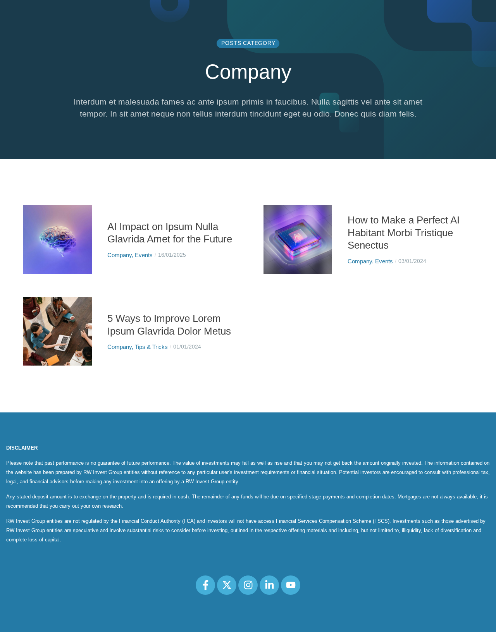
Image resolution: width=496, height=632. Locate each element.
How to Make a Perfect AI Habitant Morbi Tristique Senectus (404, 232)
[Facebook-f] (205, 585)
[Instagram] (248, 585)
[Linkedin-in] (269, 585)
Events (144, 255)
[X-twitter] (226, 585)
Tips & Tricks (151, 346)
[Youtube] (290, 585)
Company (119, 255)
